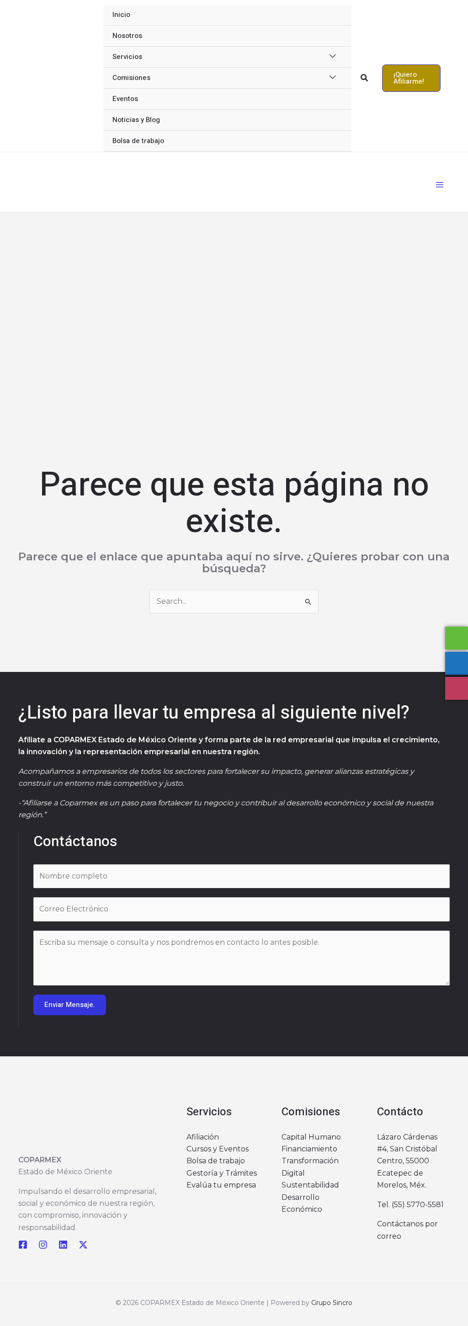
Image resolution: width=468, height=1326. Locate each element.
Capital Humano (311, 1137)
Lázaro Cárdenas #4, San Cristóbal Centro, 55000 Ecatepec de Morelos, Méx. (407, 1161)
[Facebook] (22, 1244)
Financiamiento (309, 1149)
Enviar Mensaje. (69, 1005)
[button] (365, 78)
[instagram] (43, 1244)
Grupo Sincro (331, 1303)
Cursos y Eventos (217, 1149)
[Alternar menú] (330, 57)
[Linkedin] (63, 1244)
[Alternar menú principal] (440, 185)
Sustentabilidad (310, 1185)
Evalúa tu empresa (221, 1185)
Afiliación (202, 1137)
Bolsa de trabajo (215, 1160)
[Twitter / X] (83, 1244)
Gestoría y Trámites (221, 1173)
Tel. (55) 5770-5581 (410, 1204)
